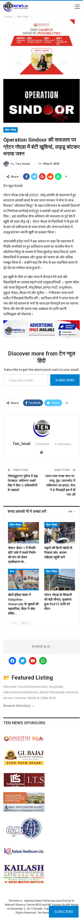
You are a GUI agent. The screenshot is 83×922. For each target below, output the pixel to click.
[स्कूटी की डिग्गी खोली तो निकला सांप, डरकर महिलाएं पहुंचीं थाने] (59, 533)
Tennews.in (15, 900)
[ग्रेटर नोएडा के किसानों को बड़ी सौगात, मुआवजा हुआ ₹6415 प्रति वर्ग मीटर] (59, 579)
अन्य (12, 571)
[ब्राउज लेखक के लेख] (41, 428)
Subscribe (65, 380)
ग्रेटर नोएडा (10, 129)
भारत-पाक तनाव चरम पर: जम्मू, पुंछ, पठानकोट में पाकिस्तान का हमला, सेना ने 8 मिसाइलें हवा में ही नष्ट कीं (60, 485)
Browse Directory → (19, 705)
